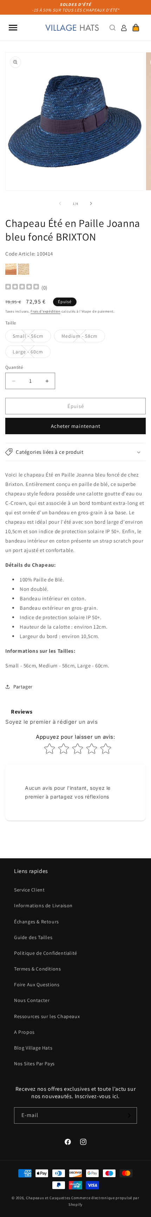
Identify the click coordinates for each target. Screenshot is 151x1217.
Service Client (29, 890)
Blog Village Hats (33, 1048)
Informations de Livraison (43, 905)
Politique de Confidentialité (45, 953)
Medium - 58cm (83, 337)
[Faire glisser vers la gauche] (60, 203)
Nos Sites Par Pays (34, 1063)
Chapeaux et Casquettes (48, 1197)
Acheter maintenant (75, 426)
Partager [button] (23, 686)
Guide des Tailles (33, 937)
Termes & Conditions (37, 969)
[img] (22, 287)
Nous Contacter (32, 1000)
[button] (13, 27)
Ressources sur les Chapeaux (47, 1016)
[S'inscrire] (129, 1115)
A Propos (24, 1032)
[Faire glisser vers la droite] (91, 203)
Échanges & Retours (36, 921)
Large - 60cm (32, 353)
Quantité (14, 367)
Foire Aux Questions (36, 984)
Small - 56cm (32, 337)
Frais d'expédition (45, 311)
